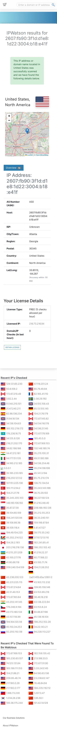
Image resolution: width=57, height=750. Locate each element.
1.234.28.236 (12, 698)
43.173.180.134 (13, 611)
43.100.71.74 (40, 562)
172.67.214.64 (13, 587)
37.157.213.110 (41, 537)
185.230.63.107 (14, 658)
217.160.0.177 (12, 687)
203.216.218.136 (14, 547)
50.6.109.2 (11, 388)
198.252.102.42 (42, 547)
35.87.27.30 (12, 507)
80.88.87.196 (40, 611)
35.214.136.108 (41, 468)
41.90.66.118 (12, 562)
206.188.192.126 (42, 507)
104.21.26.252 (41, 567)
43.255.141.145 (13, 601)
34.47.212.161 (12, 453)
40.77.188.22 (40, 557)
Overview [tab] (13, 167)
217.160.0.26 (12, 683)
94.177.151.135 (13, 458)
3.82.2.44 (11, 398)
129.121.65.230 (13, 383)
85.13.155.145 (41, 408)
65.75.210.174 (41, 477)
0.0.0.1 (7, 468)
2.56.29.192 (40, 398)
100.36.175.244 (14, 702)
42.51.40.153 (12, 592)
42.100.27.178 (13, 557)
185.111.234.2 (12, 487)
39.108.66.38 (12, 522)
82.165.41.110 (40, 393)
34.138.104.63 (13, 423)
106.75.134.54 (41, 482)
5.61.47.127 (39, 527)
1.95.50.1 (38, 698)
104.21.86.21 (12, 673)
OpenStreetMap (42, 155)
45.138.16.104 (40, 616)
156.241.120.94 (13, 517)
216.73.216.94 (36, 323)
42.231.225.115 (13, 582)
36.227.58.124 (41, 497)
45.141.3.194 (40, 473)
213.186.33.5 (40, 658)
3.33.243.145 (40, 668)
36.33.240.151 (41, 517)
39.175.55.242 (41, 532)
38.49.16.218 (40, 597)
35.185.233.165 (14, 473)
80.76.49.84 (40, 388)
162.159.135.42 (41, 653)
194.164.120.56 (13, 621)
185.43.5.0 (39, 438)
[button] (27, 131)
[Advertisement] (24, 746)
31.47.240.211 (13, 408)
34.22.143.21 (40, 626)
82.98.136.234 (13, 413)
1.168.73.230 (12, 692)
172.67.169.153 (41, 443)
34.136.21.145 (40, 428)
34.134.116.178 (41, 423)
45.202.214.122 (14, 537)
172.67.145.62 (41, 418)
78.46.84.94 (40, 683)
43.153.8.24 (40, 606)
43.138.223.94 (41, 601)
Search (53, 5)
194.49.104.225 (14, 532)
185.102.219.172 (14, 428)
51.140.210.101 (13, 403)
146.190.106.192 (14, 502)
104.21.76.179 (40, 413)
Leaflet (30, 155)
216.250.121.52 (13, 477)
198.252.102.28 (42, 621)
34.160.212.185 (13, 463)
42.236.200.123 (14, 577)
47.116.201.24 (40, 383)
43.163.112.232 (41, 582)
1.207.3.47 (39, 692)
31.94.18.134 (12, 418)
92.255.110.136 (13, 631)
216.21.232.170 (13, 443)
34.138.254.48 (41, 463)
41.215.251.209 (13, 552)
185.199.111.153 (13, 668)
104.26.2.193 (12, 542)
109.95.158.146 (41, 587)
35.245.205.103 (14, 497)
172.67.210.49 (13, 393)
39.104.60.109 (13, 512)
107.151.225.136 (14, 482)
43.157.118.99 (12, 616)
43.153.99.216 (41, 592)
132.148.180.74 (41, 448)
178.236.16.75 (13, 433)
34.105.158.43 (41, 403)
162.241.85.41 (41, 542)
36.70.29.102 (40, 492)
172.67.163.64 (13, 597)
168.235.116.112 (42, 687)
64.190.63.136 (41, 673)
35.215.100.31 (41, 453)
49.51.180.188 (41, 458)
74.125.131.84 (12, 663)
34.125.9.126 (12, 438)
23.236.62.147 (41, 678)
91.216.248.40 (41, 502)
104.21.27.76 (12, 492)
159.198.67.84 (41, 522)
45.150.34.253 (13, 626)
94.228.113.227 (41, 631)
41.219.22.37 (40, 552)
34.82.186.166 (13, 448)
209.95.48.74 (13, 678)
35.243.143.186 (42, 487)
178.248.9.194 (13, 606)
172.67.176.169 (41, 433)
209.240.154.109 (14, 567)
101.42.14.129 (40, 702)
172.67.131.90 (40, 663)
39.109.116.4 (12, 527)
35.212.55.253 (41, 512)
